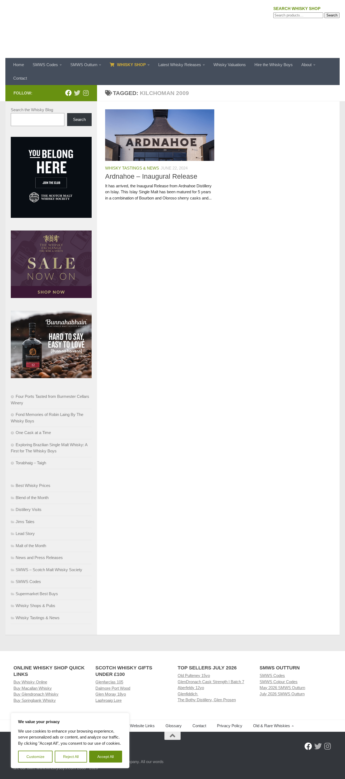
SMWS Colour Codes (279, 681)
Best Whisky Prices (33, 485)
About (306, 64)
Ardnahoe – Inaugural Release (151, 176)
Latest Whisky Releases (179, 64)
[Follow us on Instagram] (85, 93)
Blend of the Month (32, 497)
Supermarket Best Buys (37, 593)
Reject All (71, 756)
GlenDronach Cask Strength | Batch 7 (211, 681)
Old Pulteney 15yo (194, 675)
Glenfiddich (188, 694)
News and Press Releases (39, 557)
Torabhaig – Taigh (31, 462)
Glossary (173, 725)
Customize (35, 756)
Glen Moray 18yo (110, 694)
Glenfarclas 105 (109, 682)
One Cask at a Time (33, 432)
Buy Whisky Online (30, 682)
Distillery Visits (29, 509)
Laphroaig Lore (108, 700)
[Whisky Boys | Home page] (172, 29)
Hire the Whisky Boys (273, 64)
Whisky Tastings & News (132, 168)
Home (18, 64)
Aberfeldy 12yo (191, 687)
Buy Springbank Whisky (34, 700)
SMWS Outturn (83, 64)
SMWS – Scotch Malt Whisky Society (49, 569)
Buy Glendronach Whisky (35, 694)
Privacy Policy (229, 725)
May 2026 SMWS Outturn (282, 687)
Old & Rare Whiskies (271, 725)
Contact (20, 78)
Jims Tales (25, 521)
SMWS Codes (45, 64)
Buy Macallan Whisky (32, 688)
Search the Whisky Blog (32, 109)
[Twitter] (77, 93)
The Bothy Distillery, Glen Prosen (207, 699)
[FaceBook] (68, 93)
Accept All (105, 756)
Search (331, 15)
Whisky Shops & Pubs (35, 605)
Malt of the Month (31, 545)
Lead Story (25, 533)
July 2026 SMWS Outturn (282, 694)
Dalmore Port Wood (112, 688)
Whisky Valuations (229, 64)
